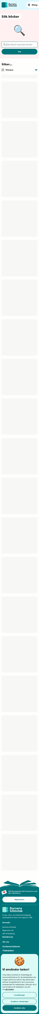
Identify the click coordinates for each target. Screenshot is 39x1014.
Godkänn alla (19, 1008)
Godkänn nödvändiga (19, 1001)
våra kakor (9, 989)
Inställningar (19, 995)
